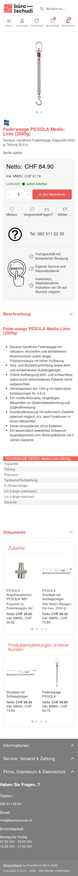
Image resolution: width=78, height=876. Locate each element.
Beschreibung (17, 314)
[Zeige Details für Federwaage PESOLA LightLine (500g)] (57, 672)
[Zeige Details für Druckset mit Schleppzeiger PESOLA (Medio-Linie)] (57, 571)
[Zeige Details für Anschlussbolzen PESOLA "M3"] (21, 571)
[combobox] (55, 8)
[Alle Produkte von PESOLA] (6, 122)
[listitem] (39, 73)
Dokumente (14, 532)
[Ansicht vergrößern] (39, 73)
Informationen (16, 745)
